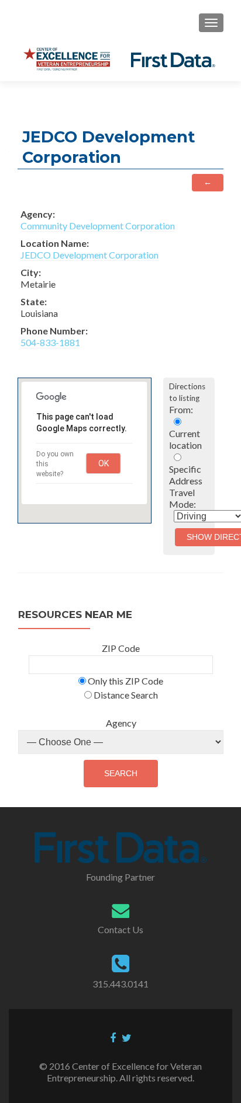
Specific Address (185, 474)
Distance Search (125, 694)
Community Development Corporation (97, 225)
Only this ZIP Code (124, 680)
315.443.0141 (120, 983)
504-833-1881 (50, 342)
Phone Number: (54, 330)
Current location (185, 439)
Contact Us (120, 929)
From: (181, 409)
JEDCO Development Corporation (89, 254)
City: (30, 272)
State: (33, 301)
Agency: (37, 213)
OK (103, 463)
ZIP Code (121, 648)
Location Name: (54, 243)
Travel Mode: (182, 498)
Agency (121, 722)
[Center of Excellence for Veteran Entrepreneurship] (118, 59)
